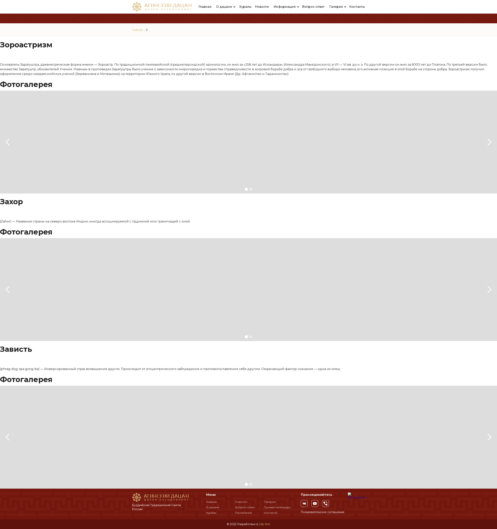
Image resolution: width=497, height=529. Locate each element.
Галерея (269, 502)
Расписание (243, 512)
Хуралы (245, 7)
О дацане (212, 507)
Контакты (357, 7)
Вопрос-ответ (313, 7)
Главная (204, 7)
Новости (262, 7)
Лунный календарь (277, 507)
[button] (226, 6)
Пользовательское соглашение (322, 512)
